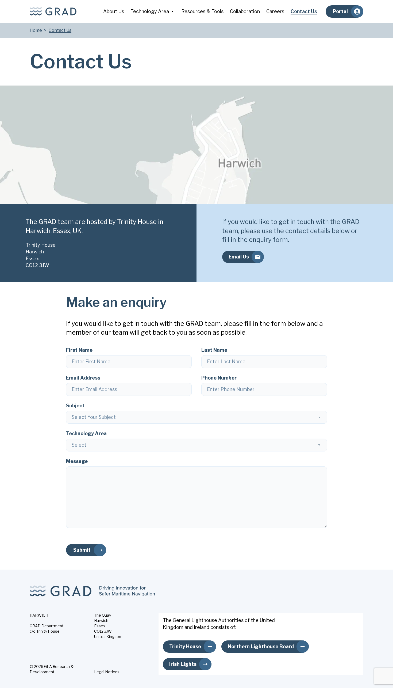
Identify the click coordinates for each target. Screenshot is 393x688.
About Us (113, 11)
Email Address (83, 378)
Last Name (214, 350)
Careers (275, 11)
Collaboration (245, 11)
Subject (75, 405)
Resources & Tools (202, 11)
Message (77, 461)
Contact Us (304, 11)
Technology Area (149, 11)
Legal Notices (107, 672)
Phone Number (219, 378)
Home (36, 30)
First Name (79, 350)
